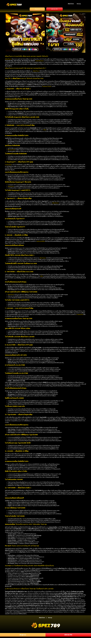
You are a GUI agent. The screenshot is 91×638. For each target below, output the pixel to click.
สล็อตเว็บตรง (71, 3)
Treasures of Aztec (46, 86)
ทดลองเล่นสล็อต (41, 241)
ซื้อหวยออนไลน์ (11, 149)
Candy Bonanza (39, 60)
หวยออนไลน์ (8, 164)
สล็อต (44, 129)
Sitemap (79, 3)
